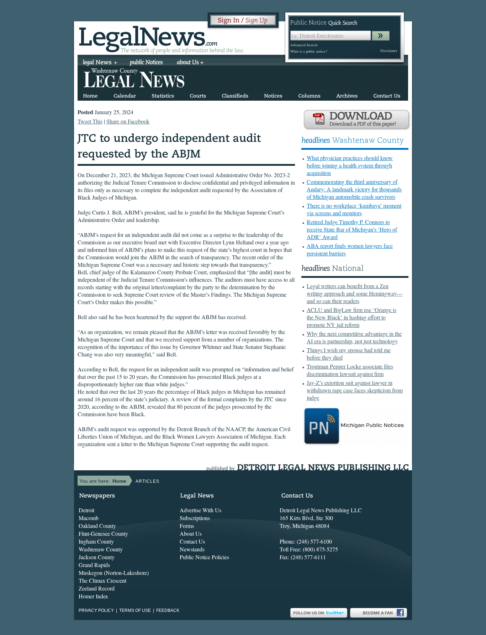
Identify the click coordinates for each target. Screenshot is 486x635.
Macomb (89, 518)
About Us (191, 533)
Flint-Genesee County (103, 533)
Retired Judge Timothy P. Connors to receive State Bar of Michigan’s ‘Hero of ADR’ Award (352, 229)
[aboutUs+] (190, 63)
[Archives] (347, 94)
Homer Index (93, 596)
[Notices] (273, 94)
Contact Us (192, 541)
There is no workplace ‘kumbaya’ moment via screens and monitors (354, 209)
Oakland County (97, 525)
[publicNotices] (146, 63)
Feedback (167, 610)
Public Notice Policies (204, 557)
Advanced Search (303, 44)
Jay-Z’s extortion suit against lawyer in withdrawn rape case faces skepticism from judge (355, 390)
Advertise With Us (200, 510)
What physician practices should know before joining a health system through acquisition (350, 165)
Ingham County (96, 541)
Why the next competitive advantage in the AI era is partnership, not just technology (354, 337)
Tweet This (90, 121)
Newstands (192, 549)
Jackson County (97, 557)
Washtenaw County (101, 549)
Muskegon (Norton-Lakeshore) (114, 572)
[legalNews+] (100, 63)
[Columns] (309, 94)
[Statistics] (163, 94)
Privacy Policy (96, 610)
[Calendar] (124, 94)
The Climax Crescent (102, 580)
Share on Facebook (127, 121)
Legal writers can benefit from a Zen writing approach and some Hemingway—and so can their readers (354, 293)
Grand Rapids (94, 564)
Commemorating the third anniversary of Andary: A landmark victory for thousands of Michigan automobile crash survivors (354, 189)
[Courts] (198, 94)
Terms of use (135, 610)
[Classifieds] (235, 94)
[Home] (90, 94)
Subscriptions (195, 518)
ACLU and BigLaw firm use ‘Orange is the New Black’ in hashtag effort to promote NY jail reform (351, 317)
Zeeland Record (97, 588)
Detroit (86, 510)
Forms (187, 525)
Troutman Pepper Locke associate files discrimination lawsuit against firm (350, 370)
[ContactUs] (386, 94)
